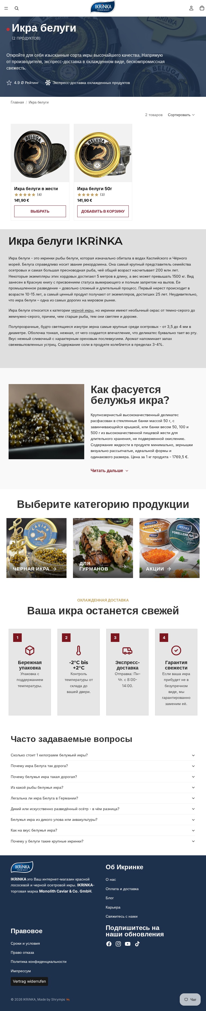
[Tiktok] (137, 944)
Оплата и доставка (122, 888)
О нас (111, 879)
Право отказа (22, 952)
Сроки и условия (25, 943)
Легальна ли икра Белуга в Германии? (44, 798)
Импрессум (21, 970)
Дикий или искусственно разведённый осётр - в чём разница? (65, 808)
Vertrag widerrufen (29, 981)
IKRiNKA (29, 999)
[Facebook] (109, 944)
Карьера (113, 907)
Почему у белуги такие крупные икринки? (47, 841)
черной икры (82, 310)
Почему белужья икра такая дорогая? (44, 776)
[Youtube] (127, 944)
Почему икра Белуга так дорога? (39, 765)
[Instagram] (118, 944)
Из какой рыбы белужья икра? (37, 787)
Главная (17, 102)
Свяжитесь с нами (122, 916)
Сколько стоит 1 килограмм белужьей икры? (49, 755)
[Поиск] (16, 8)
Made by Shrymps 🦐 (53, 999)
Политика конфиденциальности (39, 961)
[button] (181, 115)
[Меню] (6, 8)
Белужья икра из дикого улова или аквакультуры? (54, 819)
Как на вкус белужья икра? (34, 830)
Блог (110, 897)
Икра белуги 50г (94, 188)
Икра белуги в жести (36, 188)
